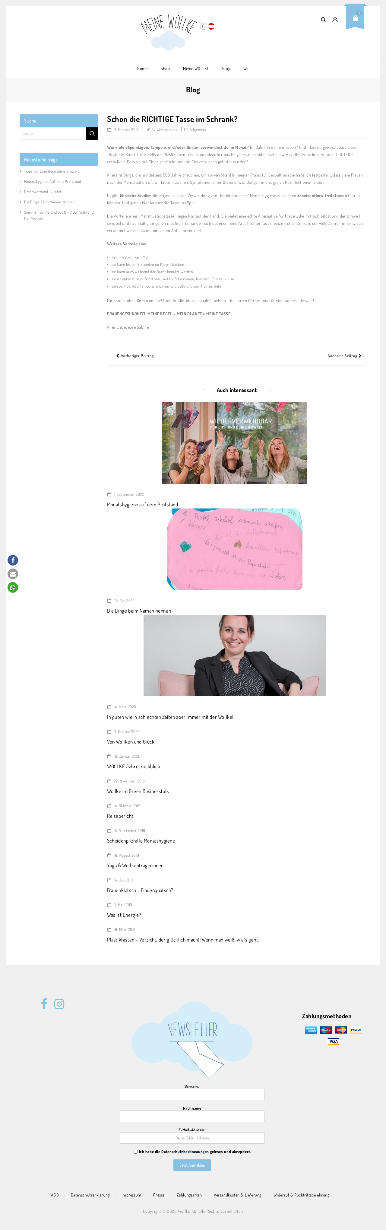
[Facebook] (44, 1001)
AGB (55, 1194)
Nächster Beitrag (342, 355)
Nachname (192, 1108)
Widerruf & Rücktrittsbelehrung (302, 1194)
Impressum (131, 1194)
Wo (246, 68)
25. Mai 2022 (124, 600)
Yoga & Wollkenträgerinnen (135, 865)
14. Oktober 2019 (127, 805)
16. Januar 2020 (127, 756)
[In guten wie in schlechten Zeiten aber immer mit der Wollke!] (235, 654)
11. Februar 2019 (126, 129)
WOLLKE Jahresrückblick (133, 766)
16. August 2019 (126, 855)
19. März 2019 (124, 929)
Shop (165, 68)
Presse (159, 1194)
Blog (226, 68)
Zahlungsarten (189, 1194)
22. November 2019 (129, 781)
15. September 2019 (129, 830)
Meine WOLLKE (196, 68)
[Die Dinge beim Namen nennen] (234, 548)
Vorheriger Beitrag (137, 355)
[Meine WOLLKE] (169, 32)
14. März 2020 (124, 706)
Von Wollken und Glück (131, 741)
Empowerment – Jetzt (42, 191)
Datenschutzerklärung (90, 1194)
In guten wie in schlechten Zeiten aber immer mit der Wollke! (170, 717)
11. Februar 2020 (126, 731)
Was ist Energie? (124, 915)
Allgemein (198, 129)
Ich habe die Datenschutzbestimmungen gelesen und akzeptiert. (195, 1151)
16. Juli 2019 (123, 880)
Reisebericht (120, 816)
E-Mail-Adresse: (192, 1129)
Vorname (192, 1086)
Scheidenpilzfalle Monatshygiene (141, 840)
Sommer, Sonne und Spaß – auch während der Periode (58, 215)
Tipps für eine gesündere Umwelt (51, 171)
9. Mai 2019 (122, 904)
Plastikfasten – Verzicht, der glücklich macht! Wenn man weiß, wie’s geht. (183, 939)
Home (142, 68)
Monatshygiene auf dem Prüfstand (142, 504)
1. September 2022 (128, 494)
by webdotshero (164, 129)
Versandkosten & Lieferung (237, 1194)
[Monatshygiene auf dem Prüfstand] (234, 442)
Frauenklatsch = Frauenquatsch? (140, 890)
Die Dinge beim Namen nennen (139, 610)
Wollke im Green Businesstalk (138, 791)
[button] (13, 560)
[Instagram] (58, 1001)
